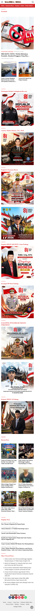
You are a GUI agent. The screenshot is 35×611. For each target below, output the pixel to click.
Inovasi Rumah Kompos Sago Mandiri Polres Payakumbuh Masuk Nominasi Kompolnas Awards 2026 (26, 509)
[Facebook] (9, 597)
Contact (10, 602)
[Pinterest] (16, 597)
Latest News (16, 602)
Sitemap (22, 604)
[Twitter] (13, 597)
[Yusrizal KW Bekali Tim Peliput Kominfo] (26, 69)
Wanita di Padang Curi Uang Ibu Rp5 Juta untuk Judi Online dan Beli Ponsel (8, 462)
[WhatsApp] (25, 597)
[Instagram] (19, 597)
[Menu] (2, 2)
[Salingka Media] (12, 2)
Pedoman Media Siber (26, 602)
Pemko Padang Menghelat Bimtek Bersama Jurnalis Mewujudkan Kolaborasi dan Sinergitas (8, 80)
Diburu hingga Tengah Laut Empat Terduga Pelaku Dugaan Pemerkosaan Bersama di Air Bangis (8, 486)
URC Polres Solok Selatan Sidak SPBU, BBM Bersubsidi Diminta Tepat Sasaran (8, 509)
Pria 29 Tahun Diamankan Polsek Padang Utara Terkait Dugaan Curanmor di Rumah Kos (26, 486)
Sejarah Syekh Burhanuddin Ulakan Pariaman (13, 533)
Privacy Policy (9, 604)
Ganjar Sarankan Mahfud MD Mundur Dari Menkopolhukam (17, 544)
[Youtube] (22, 597)
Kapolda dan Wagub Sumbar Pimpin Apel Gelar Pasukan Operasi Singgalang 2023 (16, 538)
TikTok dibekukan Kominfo (7, 58)
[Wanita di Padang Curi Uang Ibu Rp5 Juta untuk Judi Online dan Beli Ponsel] (8, 451)
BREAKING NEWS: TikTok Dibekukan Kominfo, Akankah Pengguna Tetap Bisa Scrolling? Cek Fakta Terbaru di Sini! (14, 56)
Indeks (27, 604)
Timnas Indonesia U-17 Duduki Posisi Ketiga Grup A (15, 528)
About (4, 602)
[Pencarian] (33, 2)
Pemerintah (4, 51)
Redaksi (17, 604)
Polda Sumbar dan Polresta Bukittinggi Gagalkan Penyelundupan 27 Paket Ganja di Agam (26, 462)
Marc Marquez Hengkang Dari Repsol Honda (13, 524)
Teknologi (10, 51)
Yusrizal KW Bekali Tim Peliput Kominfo (25, 79)
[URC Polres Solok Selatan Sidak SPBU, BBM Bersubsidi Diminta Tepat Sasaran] (8, 498)
